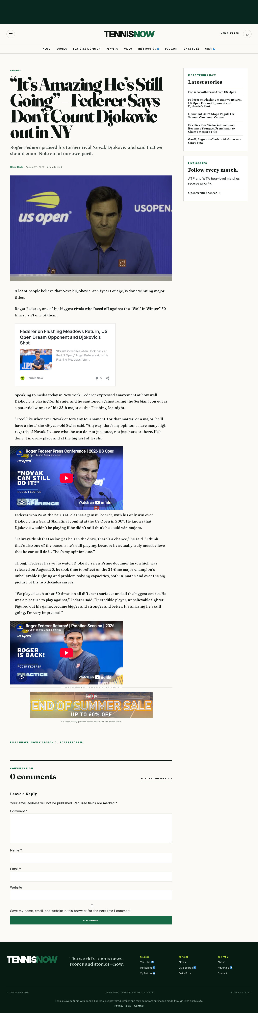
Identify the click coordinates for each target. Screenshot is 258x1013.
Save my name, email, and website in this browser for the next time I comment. (70, 911)
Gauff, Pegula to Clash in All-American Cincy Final (214, 141)
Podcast (171, 49)
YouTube (145, 962)
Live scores (186, 967)
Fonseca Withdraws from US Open (212, 92)
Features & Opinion (86, 49)
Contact (222, 973)
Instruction (147, 49)
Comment (19, 811)
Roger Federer (71, 742)
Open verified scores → (204, 193)
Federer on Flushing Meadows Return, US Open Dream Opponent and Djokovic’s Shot (214, 103)
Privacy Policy (122, 1005)
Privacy (234, 992)
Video (128, 49)
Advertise (224, 967)
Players (112, 49)
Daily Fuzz (191, 49)
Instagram (146, 967)
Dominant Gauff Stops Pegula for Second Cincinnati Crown (211, 115)
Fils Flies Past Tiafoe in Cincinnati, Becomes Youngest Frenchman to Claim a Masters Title (211, 128)
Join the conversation (156, 778)
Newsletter (230, 33)
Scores (61, 49)
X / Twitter (146, 973)
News (46, 49)
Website (16, 887)
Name (16, 850)
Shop (209, 49)
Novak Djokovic (44, 742)
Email (15, 869)
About (221, 962)
